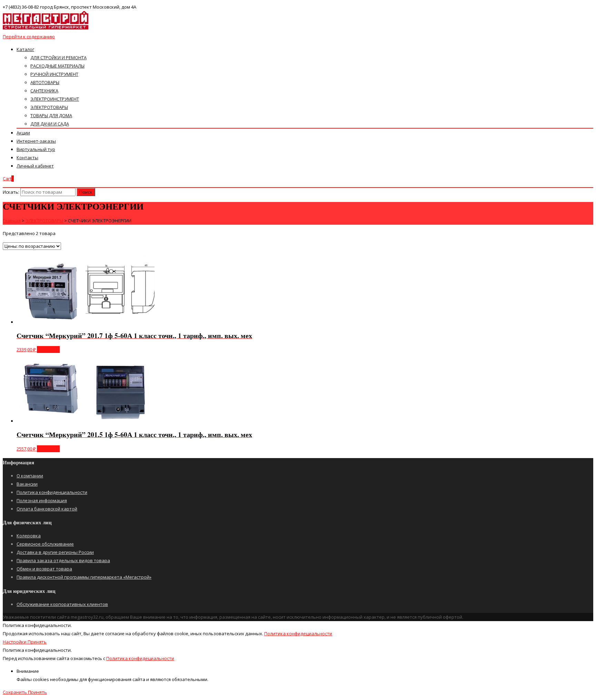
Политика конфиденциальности (52, 492)
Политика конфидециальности (298, 633)
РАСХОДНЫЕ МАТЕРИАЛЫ (57, 66)
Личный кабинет (35, 166)
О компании (30, 476)
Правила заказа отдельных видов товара (63, 560)
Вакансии (27, 484)
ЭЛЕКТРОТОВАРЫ (49, 107)
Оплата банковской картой (47, 509)
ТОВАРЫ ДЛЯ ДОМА (51, 115)
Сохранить (15, 692)
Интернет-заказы (36, 141)
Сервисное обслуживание (45, 544)
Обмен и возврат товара (44, 569)
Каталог (25, 49)
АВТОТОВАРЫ (44, 82)
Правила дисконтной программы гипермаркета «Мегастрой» (84, 577)
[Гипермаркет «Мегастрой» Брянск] (46, 28)
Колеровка (29, 536)
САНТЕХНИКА (44, 91)
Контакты (27, 157)
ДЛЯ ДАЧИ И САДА (49, 124)
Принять (37, 642)
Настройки (15, 642)
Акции (23, 133)
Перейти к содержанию (29, 36)
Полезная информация (42, 500)
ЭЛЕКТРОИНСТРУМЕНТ (54, 99)
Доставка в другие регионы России (55, 552)
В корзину (48, 349)
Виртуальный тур (36, 149)
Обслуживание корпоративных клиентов (62, 604)
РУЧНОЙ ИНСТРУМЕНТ (54, 74)
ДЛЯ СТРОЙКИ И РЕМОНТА (58, 57)
